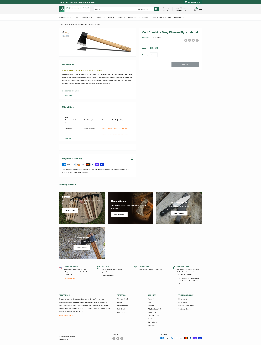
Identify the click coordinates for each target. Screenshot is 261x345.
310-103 (124, 129)
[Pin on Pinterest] (189, 40)
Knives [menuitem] (120, 17)
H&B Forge (121, 312)
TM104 (115, 129)
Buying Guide (152, 322)
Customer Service (184, 309)
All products (68, 24)
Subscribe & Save (194, 2)
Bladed (119, 302)
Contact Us (152, 312)
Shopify (66, 339)
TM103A (109, 129)
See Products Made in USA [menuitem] (161, 17)
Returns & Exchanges (186, 305)
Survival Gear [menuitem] (144, 17)
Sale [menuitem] (76, 17)
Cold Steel (146, 37)
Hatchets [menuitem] (99, 17)
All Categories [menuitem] (64, 17)
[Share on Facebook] (185, 40)
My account (180, 10)
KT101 (119, 129)
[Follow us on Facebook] (113, 338)
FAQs (149, 302)
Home (61, 24)
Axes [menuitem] (110, 17)
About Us (151, 299)
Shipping (151, 305)
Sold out (185, 65)
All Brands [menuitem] (177, 17)
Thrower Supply (123, 299)
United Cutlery (122, 305)
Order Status (182, 302)
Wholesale (151, 325)
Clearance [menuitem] (132, 17)
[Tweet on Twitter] (193, 40)
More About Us (69, 278)
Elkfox (61, 339)
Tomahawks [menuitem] (86, 17)
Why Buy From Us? (154, 309)
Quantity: (145, 55)
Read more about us (66, 315)
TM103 (104, 129)
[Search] (156, 9)
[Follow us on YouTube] (121, 338)
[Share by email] (197, 40)
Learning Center (154, 315)
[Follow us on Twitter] (117, 338)
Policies (150, 319)
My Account (182, 299)
